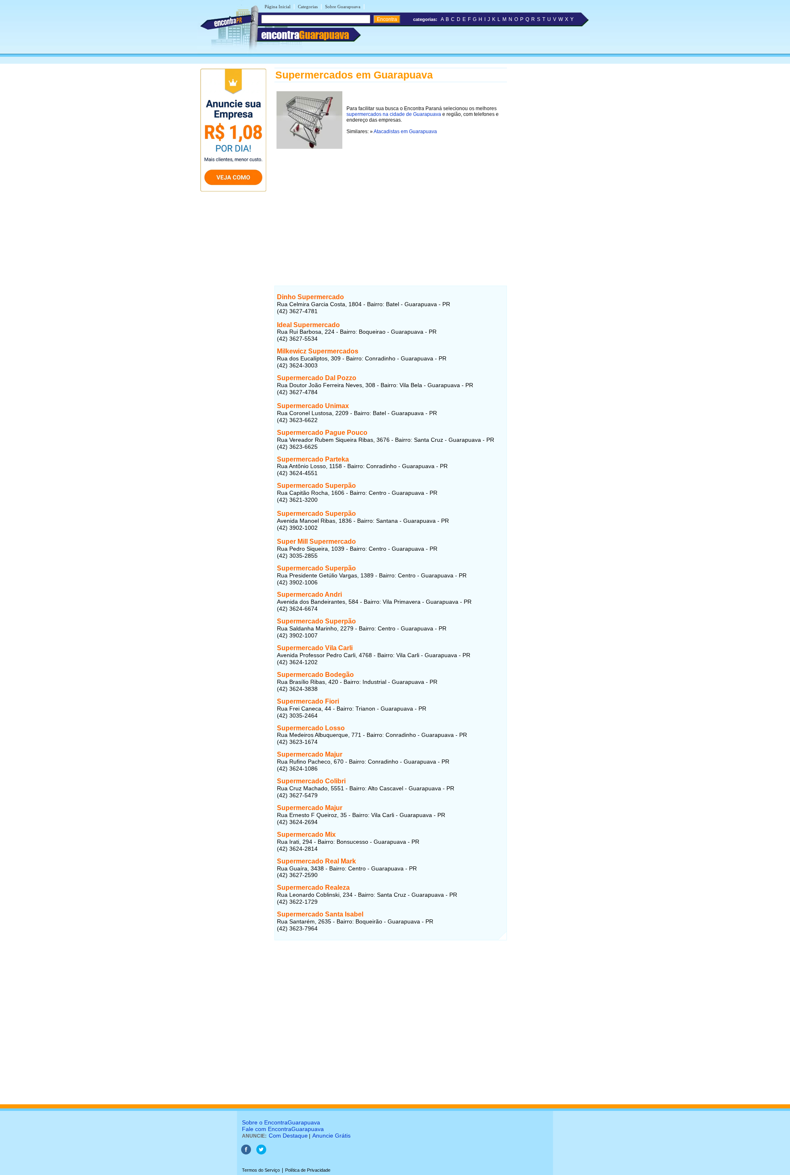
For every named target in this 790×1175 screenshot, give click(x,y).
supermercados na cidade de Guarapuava (393, 114)
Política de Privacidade (307, 1170)
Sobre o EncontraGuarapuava (281, 1122)
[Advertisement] (390, 208)
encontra (305, 35)
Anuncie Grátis (331, 1135)
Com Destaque (288, 1135)
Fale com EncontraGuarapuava (283, 1129)
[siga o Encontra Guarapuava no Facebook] (246, 1153)
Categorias (308, 6)
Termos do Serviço (261, 1170)
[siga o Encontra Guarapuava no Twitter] (261, 1153)
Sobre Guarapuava (342, 6)
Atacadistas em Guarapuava (405, 131)
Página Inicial (277, 6)
